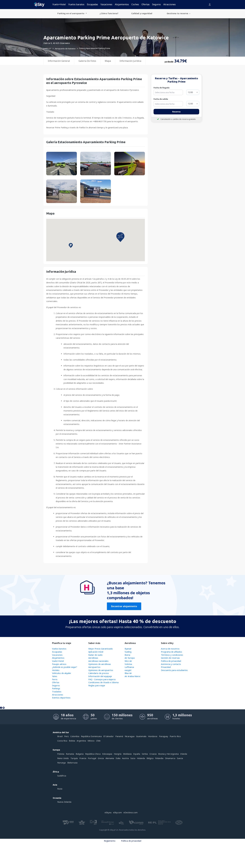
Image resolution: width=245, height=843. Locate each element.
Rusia (59, 788)
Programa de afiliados (171, 651)
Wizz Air (128, 661)
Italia (118, 758)
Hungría (117, 754)
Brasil (60, 736)
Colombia (74, 736)
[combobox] (192, 92)
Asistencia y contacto (171, 664)
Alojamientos (122, 4)
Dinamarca (170, 758)
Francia (82, 758)
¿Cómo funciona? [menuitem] (109, 13)
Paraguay (163, 736)
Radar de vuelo (95, 655)
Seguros (156, 4)
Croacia (153, 754)
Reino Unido (63, 758)
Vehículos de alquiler (61, 673)
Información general (59, 60)
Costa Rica (62, 740)
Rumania (70, 754)
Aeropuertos (94, 667)
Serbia (145, 754)
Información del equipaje (100, 676)
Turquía (74, 758)
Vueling (128, 651)
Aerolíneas (93, 658)
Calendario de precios (98, 673)
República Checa (93, 754)
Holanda (141, 758)
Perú (66, 736)
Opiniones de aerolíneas (99, 664)
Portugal (92, 758)
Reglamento (109, 840)
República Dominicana (91, 736)
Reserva (176, 111)
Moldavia (127, 754)
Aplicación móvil (95, 651)
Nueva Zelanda (64, 802)
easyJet (128, 670)
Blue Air (128, 673)
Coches (135, 4)
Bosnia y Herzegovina (168, 754)
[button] (120, 237)
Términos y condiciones (172, 655)
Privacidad (166, 667)
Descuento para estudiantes (174, 670)
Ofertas (145, 4)
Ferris (54, 679)
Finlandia (159, 758)
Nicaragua (129, 736)
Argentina (81, 740)
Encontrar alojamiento (124, 606)
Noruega (61, 762)
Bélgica (150, 758)
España (136, 754)
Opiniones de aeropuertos (100, 670)
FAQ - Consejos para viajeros (102, 679)
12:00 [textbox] (190, 92)
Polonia (60, 754)
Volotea (128, 664)
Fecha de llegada (161, 87)
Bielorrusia (72, 762)
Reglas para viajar (96, 685)
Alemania (109, 758)
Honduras (152, 736)
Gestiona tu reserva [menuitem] (178, 13)
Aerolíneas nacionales (98, 661)
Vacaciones (106, 4)
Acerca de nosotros (170, 648)
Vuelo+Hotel (59, 4)
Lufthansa (129, 667)
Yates (54, 676)
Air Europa (130, 658)
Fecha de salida (161, 99)
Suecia (180, 758)
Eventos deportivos (61, 697)
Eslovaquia (107, 754)
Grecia (101, 758)
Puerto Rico (175, 736)
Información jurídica (130, 60)
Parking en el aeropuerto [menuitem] (71, 13)
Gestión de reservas (170, 658)
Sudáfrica (61, 775)
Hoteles (55, 670)
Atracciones (169, 4)
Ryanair (128, 648)
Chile (98, 740)
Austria (125, 758)
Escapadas (92, 4)
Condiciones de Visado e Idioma (103, 682)
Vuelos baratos (76, 4)
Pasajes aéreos (59, 664)
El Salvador (108, 736)
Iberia (127, 655)
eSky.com (117, 812)
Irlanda (183, 754)
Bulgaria (80, 754)
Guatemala (141, 736)
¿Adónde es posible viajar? (64, 667)
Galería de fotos (87, 60)
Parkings (56, 688)
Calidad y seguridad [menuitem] (141, 13)
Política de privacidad (171, 661)
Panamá (119, 736)
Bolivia (72, 740)
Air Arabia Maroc (133, 676)
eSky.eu (108, 812)
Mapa (108, 60)
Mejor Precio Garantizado (100, 648)
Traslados (56, 691)
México (91, 740)
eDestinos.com (130, 812)
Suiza (132, 758)
